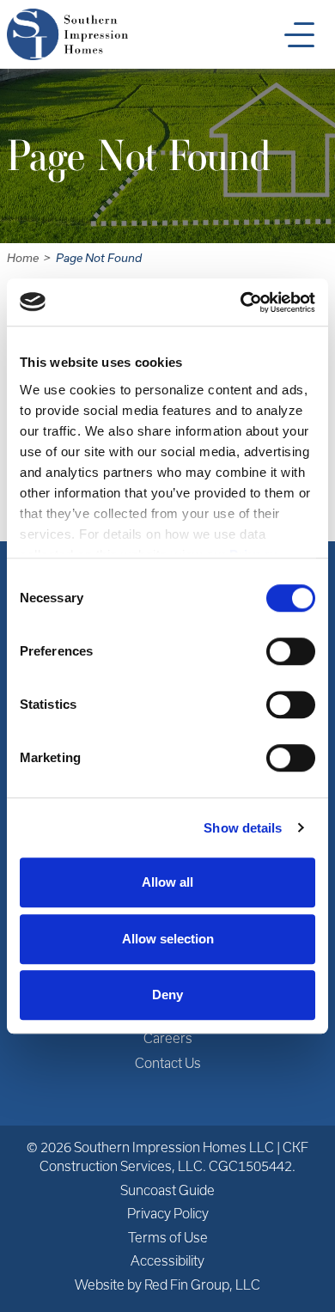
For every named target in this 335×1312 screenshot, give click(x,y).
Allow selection (168, 938)
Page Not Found (99, 258)
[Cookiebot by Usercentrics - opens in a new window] (241, 302)
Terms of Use (168, 1237)
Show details (243, 828)
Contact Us (168, 1063)
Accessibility (167, 1261)
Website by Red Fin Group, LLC (167, 1285)
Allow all (167, 882)
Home (23, 258)
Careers (167, 1038)
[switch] (290, 651)
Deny (167, 994)
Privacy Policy (168, 1213)
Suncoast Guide (167, 1190)
